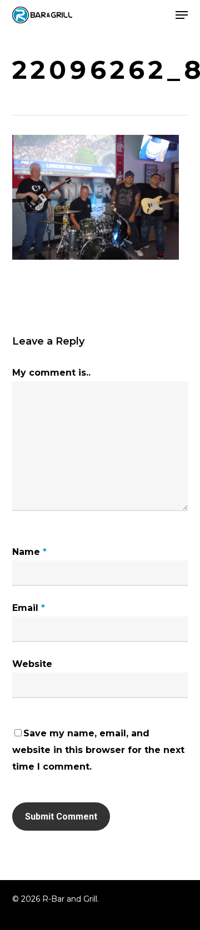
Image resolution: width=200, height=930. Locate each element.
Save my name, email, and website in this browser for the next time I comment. (98, 750)
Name (29, 552)
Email (28, 608)
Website (32, 664)
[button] (182, 15)
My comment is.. (51, 372)
